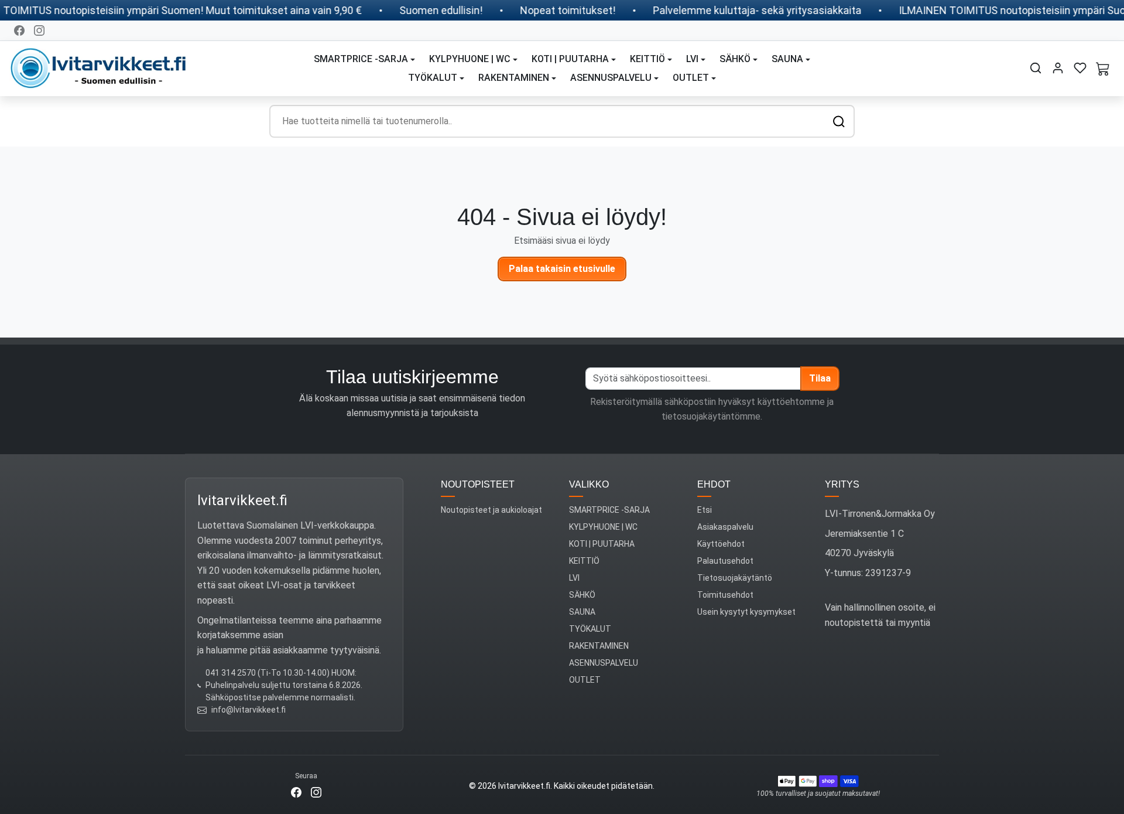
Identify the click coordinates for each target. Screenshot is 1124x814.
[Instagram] (39, 30)
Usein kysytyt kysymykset (746, 612)
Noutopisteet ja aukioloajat (491, 510)
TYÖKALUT (590, 629)
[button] (1035, 68)
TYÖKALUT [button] (432, 77)
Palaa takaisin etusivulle (562, 268)
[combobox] (562, 121)
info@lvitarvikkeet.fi (248, 709)
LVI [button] (692, 58)
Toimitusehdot (725, 595)
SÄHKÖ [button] (735, 58)
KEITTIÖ (584, 561)
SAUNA (582, 612)
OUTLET (585, 679)
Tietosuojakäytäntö (734, 578)
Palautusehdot (725, 561)
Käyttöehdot (721, 544)
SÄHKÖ (582, 595)
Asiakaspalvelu (725, 527)
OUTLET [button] (691, 77)
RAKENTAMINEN (599, 645)
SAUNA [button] (787, 58)
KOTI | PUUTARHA (602, 544)
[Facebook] (19, 30)
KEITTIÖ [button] (647, 58)
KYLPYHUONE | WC (603, 527)
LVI (574, 578)
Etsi (704, 510)
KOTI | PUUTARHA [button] (570, 58)
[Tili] (1058, 68)
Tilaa (820, 378)
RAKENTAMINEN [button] (513, 77)
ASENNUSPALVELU (603, 662)
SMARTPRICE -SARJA (609, 510)
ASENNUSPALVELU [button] (611, 77)
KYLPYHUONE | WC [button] (469, 58)
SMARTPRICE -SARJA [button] (361, 58)
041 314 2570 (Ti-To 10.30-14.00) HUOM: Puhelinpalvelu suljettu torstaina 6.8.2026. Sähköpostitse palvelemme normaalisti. (283, 685)
